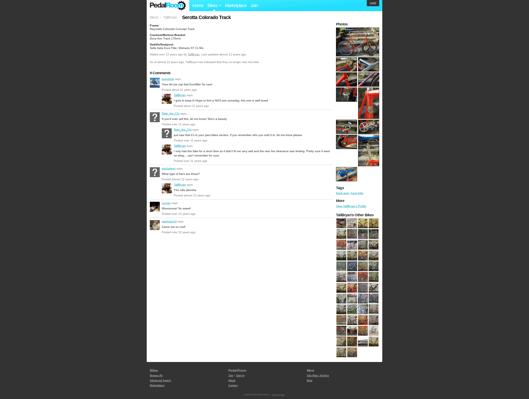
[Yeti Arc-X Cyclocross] (352, 352)
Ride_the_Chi (155, 117)
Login (373, 2)
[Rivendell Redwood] (373, 234)
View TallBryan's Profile (351, 206)
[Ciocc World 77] (373, 255)
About (231, 380)
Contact (233, 385)
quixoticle (155, 83)
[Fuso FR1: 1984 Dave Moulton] (362, 287)
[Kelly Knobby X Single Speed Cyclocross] (341, 309)
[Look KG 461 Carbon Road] (352, 320)
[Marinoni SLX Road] (373, 320)
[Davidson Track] (373, 223)
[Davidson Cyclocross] (362, 223)
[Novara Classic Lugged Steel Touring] (352, 330)
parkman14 (155, 225)
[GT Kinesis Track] (352, 298)
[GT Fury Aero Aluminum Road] (373, 287)
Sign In (240, 375)
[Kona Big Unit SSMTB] (352, 309)
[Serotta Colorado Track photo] (358, 29)
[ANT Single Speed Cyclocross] (341, 223)
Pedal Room (168, 6)
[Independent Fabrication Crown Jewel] (352, 234)
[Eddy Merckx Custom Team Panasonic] (362, 277)
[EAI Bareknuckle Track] (352, 277)
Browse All (156, 375)
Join (254, 5)
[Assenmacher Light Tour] (352, 223)
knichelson (155, 172)
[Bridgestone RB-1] (352, 255)
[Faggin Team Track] (352, 287)
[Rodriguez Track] (341, 341)
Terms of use (278, 394)
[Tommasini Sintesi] (341, 244)
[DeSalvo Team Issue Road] (341, 277)
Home (197, 5)
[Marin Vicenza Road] (341, 330)
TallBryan (194, 54)
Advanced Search (160, 380)
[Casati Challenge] (362, 255)
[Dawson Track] (373, 266)
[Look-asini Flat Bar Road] (341, 320)
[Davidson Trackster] (362, 266)
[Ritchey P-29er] (362, 234)
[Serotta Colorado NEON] (362, 341)
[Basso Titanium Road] (362, 244)
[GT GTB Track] (341, 298)
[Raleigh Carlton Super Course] (362, 330)
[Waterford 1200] (352, 244)
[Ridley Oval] (373, 330)
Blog (309, 380)
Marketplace (236, 5)
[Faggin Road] (341, 287)
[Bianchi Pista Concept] (373, 244)
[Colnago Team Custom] (341, 266)
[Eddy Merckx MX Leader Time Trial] (373, 277)
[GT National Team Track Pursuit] (373, 298)
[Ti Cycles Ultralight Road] (341, 352)
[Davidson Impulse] (352, 266)
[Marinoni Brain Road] (362, 320)
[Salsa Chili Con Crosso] (352, 341)
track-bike (357, 193)
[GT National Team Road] (362, 298)
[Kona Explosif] (362, 309)
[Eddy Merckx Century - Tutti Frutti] (341, 234)
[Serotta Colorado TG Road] (373, 341)
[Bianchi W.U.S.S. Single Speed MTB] (341, 255)
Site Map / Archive (318, 375)
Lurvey (155, 207)
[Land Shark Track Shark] (373, 309)
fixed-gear (342, 193)
